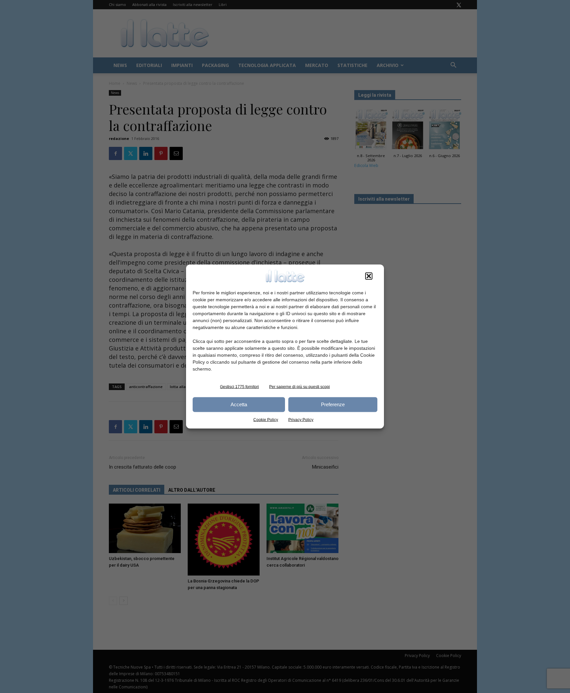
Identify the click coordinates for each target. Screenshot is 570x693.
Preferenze (333, 404)
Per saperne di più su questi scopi (299, 386)
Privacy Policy (300, 419)
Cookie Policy (265, 419)
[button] (368, 276)
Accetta (239, 404)
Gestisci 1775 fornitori (239, 386)
